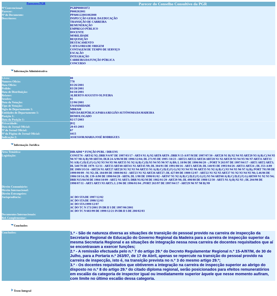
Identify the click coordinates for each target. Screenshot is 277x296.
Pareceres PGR (36, 3)
